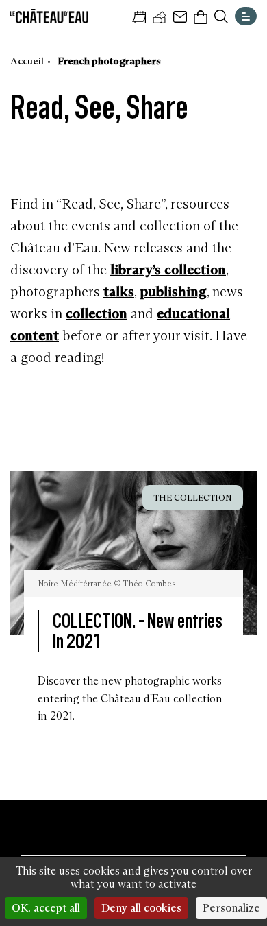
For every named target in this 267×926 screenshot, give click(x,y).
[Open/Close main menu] (246, 16)
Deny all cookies (141, 907)
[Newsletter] (180, 17)
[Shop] (200, 17)
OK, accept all (46, 907)
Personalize (231, 907)
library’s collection (168, 269)
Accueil (27, 60)
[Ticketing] (159, 17)
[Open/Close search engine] (221, 16)
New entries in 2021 (137, 631)
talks (118, 291)
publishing (173, 291)
